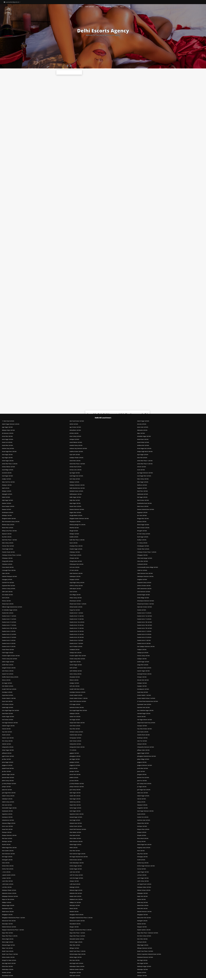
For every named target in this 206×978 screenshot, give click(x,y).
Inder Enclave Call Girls (75, 741)
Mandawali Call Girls (7, 908)
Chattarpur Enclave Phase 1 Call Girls (146, 552)
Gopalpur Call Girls (142, 686)
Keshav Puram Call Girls (76, 826)
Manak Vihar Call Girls (142, 905)
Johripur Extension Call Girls (77, 786)
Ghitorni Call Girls (74, 680)
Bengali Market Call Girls (76, 515)
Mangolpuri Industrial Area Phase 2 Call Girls (81, 917)
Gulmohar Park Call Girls (143, 707)
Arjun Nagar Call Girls (142, 454)
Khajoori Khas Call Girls (143, 829)
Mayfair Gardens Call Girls (144, 930)
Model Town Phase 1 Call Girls (77, 951)
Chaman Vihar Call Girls (8, 546)
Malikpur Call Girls (6, 902)
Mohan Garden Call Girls (8, 957)
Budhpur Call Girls (141, 540)
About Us (99, 6)
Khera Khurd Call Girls (142, 838)
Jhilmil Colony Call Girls (8, 780)
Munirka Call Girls (141, 972)
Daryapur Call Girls (74, 579)
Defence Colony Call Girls (76, 585)
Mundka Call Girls (6, 972)
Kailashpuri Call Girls (7, 799)
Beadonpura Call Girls (7, 512)
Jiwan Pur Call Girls (142, 780)
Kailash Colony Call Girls (8, 796)
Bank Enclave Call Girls (143, 500)
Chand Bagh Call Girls (7, 549)
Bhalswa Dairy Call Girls (8, 524)
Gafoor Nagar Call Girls (8, 661)
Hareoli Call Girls (141, 716)
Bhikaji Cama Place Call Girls (9, 530)
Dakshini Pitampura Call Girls (9, 576)
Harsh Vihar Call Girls (75, 725)
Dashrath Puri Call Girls (8, 582)
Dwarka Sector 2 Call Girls (8, 631)
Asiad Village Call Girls (7, 469)
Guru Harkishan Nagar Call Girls (145, 710)
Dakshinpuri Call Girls (75, 576)
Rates (122, 6)
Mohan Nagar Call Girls (76, 957)
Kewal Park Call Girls (7, 829)
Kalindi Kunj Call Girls (75, 802)
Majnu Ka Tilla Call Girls (8, 899)
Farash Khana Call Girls (8, 649)
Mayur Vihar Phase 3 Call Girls (77, 936)
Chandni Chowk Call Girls (8, 552)
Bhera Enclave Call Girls (143, 527)
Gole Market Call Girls (7, 686)
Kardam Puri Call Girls (142, 817)
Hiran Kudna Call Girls (142, 732)
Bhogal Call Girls (74, 530)
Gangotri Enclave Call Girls (9, 668)
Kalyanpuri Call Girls (142, 805)
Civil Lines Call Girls (74, 567)
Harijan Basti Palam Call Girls (77, 722)
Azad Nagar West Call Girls (144, 476)
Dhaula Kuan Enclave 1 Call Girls (78, 604)
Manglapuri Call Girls (7, 914)
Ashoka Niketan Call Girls (8, 466)
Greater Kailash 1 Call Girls (144, 695)
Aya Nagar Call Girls (75, 473)
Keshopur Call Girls (142, 826)
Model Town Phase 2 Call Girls (145, 951)
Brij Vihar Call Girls (6, 537)
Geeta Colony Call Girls (75, 674)
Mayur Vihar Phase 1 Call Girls (77, 933)
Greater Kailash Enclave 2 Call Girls (146, 698)
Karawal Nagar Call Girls (76, 817)
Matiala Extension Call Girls (9, 927)
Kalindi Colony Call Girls (8, 802)
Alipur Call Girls (141, 433)
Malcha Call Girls (141, 899)
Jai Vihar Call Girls (6, 759)
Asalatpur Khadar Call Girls (76, 457)
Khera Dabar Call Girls (75, 838)
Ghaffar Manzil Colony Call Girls (10, 677)
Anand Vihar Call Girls (7, 445)
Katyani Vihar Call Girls (143, 823)
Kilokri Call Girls (73, 847)
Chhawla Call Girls (74, 558)
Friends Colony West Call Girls (77, 658)
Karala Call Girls (141, 814)
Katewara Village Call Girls (8, 823)
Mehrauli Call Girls (141, 942)
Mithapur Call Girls (74, 948)
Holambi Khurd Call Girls (143, 735)
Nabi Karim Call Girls (75, 975)
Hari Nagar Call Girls (75, 719)
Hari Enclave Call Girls (7, 719)
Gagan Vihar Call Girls (75, 661)
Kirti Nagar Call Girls (7, 856)
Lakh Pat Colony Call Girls (76, 875)
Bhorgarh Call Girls (142, 530)
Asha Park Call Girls (142, 457)
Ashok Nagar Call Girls (8, 460)
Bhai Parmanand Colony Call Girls (10, 521)
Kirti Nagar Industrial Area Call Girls (79, 856)
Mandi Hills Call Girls (142, 908)
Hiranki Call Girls (6, 735)
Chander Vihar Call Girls (143, 549)
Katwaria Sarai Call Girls (76, 823)
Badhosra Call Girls (142, 485)
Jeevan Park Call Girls (75, 774)
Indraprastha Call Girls (7, 747)
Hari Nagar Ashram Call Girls (144, 719)
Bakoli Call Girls (6, 497)
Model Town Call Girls (7, 951)
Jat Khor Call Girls (6, 771)
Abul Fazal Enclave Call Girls (77, 421)
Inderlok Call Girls (6, 744)
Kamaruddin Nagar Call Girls (9, 808)
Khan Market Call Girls (75, 832)
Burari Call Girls (73, 543)
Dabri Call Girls (6, 573)
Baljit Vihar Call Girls (75, 500)
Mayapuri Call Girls (142, 927)
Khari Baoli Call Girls (75, 835)
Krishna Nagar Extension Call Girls (146, 866)
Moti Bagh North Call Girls (9, 963)
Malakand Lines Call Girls (76, 899)
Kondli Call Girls (141, 859)
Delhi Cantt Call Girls (7, 591)
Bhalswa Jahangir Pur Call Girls (77, 524)
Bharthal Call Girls (74, 527)
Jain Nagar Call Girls (75, 759)
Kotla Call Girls (5, 863)
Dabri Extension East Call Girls (145, 573)
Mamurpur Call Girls (75, 905)
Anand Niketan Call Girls (76, 442)
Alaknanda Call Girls (142, 430)
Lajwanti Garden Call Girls (8, 875)
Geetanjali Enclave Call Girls (144, 674)
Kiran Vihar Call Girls (75, 850)
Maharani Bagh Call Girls (76, 890)
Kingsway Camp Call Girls (143, 847)
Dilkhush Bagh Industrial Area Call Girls (12, 607)
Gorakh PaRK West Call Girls (77, 689)
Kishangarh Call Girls (7, 859)
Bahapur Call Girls (6, 491)
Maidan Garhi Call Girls (75, 896)
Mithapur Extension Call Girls (144, 948)
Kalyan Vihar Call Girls (75, 805)
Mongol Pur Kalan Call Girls (9, 960)
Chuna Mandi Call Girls (8, 567)
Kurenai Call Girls (141, 869)
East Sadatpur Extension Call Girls (146, 646)
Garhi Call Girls (73, 668)
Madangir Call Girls (74, 887)
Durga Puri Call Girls (75, 610)
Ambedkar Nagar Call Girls (144, 436)
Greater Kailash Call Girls (76, 695)
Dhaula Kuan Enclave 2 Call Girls (145, 604)
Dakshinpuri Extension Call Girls (145, 576)
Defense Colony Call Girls (8, 588)
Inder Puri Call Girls (142, 741)
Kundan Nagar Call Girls (76, 869)
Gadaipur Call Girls (142, 658)
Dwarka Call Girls (141, 610)
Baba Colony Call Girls (143, 479)
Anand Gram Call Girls (142, 439)
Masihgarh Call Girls (142, 920)
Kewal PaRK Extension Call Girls (78, 829)
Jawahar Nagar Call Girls (8, 774)
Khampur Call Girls (7, 832)
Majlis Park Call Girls (142, 896)
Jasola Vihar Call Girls (142, 768)
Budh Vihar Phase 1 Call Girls (9, 540)
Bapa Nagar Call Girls (75, 503)
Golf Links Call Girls (75, 686)
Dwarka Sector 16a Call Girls (77, 622)
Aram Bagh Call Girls (7, 454)
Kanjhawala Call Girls (7, 811)
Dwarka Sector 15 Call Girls (144, 619)
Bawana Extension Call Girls (77, 509)
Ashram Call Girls (141, 466)
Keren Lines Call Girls (7, 826)
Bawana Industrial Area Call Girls (145, 509)
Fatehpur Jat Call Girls (142, 652)
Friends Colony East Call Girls (9, 658)
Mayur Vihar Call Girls (7, 933)
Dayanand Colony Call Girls (144, 582)
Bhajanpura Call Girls (75, 521)
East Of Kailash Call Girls (76, 646)
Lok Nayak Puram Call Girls (144, 884)
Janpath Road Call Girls (8, 768)
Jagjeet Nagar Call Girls (143, 753)
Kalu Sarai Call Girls (7, 805)
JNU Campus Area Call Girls (144, 783)
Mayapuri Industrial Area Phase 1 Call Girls (13, 930)
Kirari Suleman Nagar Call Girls (77, 853)
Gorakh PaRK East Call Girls (9, 689)
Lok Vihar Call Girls (7, 887)
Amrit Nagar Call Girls (7, 439)
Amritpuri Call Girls (74, 439)
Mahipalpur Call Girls (142, 893)
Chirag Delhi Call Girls (7, 561)
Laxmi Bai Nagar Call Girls (76, 878)
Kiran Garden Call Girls (8, 850)
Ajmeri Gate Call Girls (142, 427)
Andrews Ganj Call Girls (8, 448)
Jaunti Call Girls (141, 771)
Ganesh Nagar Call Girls (76, 664)
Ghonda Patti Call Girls (143, 680)
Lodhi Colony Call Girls (143, 881)
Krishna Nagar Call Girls (76, 866)
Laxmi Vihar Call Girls (7, 881)
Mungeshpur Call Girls (75, 972)
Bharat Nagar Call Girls (143, 524)
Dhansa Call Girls (6, 601)
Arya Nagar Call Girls (7, 457)
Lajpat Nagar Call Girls (143, 872)
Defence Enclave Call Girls (144, 585)
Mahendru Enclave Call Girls (9, 893)
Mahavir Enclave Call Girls (143, 890)
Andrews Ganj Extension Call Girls (78, 448)
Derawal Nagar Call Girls (143, 594)
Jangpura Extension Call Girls (144, 765)
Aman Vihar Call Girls (7, 436)
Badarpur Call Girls (7, 485)
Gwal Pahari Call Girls (7, 713)
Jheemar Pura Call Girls (143, 777)
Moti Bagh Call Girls (142, 960)
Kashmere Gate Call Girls (143, 820)
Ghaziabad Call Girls (75, 677)
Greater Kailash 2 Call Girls (9, 698)
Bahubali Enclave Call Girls (76, 491)
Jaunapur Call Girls (74, 771)
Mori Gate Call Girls (75, 960)
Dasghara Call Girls (142, 579)
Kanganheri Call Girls (142, 808)
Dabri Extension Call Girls (76, 573)
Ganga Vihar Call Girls (142, 664)
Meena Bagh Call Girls (7, 939)
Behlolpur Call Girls (7, 515)
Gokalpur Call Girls (74, 683)
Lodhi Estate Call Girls (7, 884)
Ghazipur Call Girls (142, 677)
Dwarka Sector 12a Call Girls (144, 616)
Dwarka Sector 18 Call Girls (77, 625)
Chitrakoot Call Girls (7, 564)
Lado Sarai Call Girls (75, 872)
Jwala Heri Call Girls (7, 789)
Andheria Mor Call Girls (143, 445)
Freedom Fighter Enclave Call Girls (11, 655)
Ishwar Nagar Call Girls (8, 750)
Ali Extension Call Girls (7, 433)
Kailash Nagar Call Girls (143, 796)
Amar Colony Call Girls (75, 436)
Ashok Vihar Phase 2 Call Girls (9, 463)
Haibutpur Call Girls (74, 713)
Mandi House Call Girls (8, 911)
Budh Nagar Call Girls (142, 537)
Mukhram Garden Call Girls (76, 969)
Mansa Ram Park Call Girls (144, 917)
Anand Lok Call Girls (7, 442)
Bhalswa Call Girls (141, 521)
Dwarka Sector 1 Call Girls (76, 613)
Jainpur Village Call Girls (143, 759)
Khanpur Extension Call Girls (9, 835)
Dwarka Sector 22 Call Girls (9, 634)
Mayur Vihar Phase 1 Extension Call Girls (147, 933)
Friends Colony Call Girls (143, 655)
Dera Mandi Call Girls (7, 594)
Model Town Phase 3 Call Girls (10, 954)
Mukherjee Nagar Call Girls (144, 966)
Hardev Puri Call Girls (75, 716)
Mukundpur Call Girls (142, 969)
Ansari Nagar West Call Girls (9, 451)
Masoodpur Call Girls (7, 924)
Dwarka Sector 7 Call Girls (76, 643)
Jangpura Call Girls (142, 762)
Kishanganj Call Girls (142, 856)
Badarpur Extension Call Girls (77, 485)
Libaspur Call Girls (74, 881)
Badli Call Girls (5, 488)
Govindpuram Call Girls (143, 689)
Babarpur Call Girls (74, 482)
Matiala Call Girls (141, 924)
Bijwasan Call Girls (7, 534)
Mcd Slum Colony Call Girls (144, 936)
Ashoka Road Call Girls (75, 466)
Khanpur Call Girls (141, 832)
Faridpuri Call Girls (141, 649)
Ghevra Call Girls (6, 680)
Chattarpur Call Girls (75, 552)
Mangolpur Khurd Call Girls (76, 914)
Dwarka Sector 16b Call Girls (144, 622)
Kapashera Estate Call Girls (77, 814)
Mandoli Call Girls (74, 911)
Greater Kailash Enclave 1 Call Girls (79, 698)
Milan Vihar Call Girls (75, 945)
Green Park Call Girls (7, 701)
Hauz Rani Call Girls (7, 732)
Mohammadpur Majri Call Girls (77, 954)
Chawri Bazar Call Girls (75, 555)
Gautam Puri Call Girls (7, 674)
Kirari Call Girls (141, 850)
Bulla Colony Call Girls (7, 543)
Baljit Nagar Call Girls (7, 500)
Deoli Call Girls (73, 591)
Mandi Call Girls (74, 908)
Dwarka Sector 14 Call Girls (77, 619)
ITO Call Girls (73, 750)
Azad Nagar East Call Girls (76, 476)
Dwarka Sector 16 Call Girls (9, 622)
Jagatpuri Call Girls (74, 753)
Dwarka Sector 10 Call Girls (144, 613)
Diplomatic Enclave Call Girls (144, 607)
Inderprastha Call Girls (75, 744)
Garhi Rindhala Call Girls (76, 671)
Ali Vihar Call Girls (74, 433)
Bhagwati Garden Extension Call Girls (79, 518)
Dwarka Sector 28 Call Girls (77, 637)
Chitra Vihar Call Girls (142, 561)
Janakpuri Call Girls (74, 762)
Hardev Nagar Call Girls (8, 716)
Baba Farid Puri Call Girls (8, 482)
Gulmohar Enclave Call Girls (77, 707)
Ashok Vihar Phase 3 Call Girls (77, 463)
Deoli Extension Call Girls (143, 591)
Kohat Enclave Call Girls (76, 859)
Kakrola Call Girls (141, 799)
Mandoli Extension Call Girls (144, 911)
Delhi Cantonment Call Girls (144, 588)
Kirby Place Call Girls (142, 853)
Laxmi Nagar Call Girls (143, 878)
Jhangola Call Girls (141, 774)
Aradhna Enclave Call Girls (76, 451)
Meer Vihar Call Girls (142, 939)
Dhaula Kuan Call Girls (7, 604)
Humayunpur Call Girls (75, 738)
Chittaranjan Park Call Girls (76, 564)
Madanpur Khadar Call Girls (9, 890)
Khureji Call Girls (141, 841)
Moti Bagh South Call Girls (76, 963)
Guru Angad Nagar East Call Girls (10, 710)
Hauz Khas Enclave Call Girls (144, 729)
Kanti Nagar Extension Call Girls (145, 811)
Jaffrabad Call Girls (6, 753)
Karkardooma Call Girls (8, 820)
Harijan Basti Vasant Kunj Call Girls (146, 722)
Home (81, 6)
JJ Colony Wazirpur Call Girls (77, 783)
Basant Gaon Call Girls (75, 506)
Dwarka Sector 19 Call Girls (77, 628)
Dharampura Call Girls (75, 601)
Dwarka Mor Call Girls (7, 613)
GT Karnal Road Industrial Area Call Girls (147, 701)
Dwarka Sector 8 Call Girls (144, 643)
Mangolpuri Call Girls (142, 914)
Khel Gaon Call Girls (7, 838)
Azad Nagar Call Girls (7, 476)
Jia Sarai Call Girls (74, 780)
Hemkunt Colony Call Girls (76, 732)
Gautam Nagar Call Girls (143, 671)
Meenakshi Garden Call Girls (77, 939)
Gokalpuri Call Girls (142, 683)
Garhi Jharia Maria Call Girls (144, 668)
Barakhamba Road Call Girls (144, 503)
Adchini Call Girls (74, 424)
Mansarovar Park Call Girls (9, 920)
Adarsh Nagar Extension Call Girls (10, 424)
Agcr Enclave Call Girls (75, 427)
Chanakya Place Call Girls (76, 546)
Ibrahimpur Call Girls (142, 738)
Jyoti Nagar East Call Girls (143, 789)
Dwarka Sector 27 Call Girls (9, 637)
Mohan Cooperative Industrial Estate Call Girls (149, 954)
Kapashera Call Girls (7, 814)
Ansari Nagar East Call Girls (144, 448)
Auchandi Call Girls (7, 473)
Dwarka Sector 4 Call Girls (76, 640)
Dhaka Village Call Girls (143, 597)
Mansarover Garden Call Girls (77, 920)
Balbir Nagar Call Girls (75, 497)
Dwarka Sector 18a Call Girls (144, 625)
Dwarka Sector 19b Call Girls (144, 628)
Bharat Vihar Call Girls (7, 527)
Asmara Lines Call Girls (75, 469)
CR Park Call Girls (74, 570)
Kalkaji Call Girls (141, 802)
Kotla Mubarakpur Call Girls (77, 863)
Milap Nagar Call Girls (142, 945)
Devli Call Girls (5, 597)
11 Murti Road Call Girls (8, 421)
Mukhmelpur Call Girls (7, 969)
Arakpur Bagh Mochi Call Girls (145, 451)
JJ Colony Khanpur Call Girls (9, 783)
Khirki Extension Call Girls (76, 841)
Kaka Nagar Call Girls (75, 799)
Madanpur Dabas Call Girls (144, 887)
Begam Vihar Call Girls (75, 512)
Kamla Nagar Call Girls (75, 808)
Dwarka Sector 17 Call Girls (9, 625)
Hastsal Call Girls (6, 729)
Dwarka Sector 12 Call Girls (77, 616)
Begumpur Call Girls (142, 512)
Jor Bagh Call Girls (141, 786)
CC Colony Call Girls (142, 543)
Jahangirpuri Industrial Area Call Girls (146, 756)
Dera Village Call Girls (75, 594)
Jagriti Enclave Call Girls (8, 756)
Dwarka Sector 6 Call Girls (8, 643)
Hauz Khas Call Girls (75, 729)
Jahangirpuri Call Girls (75, 756)
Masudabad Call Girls (75, 924)
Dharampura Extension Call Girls (145, 601)
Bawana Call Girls (6, 509)
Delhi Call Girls (89, 6)
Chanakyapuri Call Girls (143, 546)
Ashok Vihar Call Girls (75, 460)
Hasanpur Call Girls (142, 725)
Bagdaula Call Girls (142, 488)
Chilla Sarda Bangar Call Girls (144, 558)
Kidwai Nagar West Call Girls (9, 847)
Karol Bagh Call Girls (75, 820)
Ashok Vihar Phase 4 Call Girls (145, 463)
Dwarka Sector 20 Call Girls (77, 631)
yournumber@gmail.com (12, 2)
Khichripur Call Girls (7, 841)
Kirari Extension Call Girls (8, 853)
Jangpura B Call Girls (75, 765)
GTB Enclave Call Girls (7, 704)
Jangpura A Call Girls (7, 765)
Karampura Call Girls (7, 817)
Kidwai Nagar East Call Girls (144, 844)
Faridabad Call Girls (75, 649)
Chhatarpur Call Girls (7, 558)
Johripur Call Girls (6, 786)
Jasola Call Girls (73, 768)
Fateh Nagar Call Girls (7, 652)
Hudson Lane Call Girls (8, 738)
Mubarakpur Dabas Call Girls (77, 966)
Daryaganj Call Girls (7, 579)
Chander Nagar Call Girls (76, 549)
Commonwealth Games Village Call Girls (147, 567)
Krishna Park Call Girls (7, 869)
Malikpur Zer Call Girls (75, 902)
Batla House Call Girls (142, 506)
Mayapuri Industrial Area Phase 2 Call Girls (80, 930)
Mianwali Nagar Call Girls (8, 945)
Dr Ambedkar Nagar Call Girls (9, 610)
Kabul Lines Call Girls (142, 792)
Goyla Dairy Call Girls (142, 692)
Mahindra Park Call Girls (76, 893)
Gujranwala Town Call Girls (144, 704)
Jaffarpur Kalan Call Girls (143, 750)
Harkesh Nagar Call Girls (8, 725)
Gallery (116, 6)
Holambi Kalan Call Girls (76, 735)
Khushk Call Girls (6, 844)
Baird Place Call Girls (142, 491)
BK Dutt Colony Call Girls (143, 534)
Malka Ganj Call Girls (142, 902)
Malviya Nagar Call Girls (8, 905)
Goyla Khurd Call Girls (7, 695)
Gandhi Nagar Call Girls (143, 661)
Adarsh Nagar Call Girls (143, 421)
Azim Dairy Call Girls (75, 479)
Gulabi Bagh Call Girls (7, 707)
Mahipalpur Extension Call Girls (10, 896)
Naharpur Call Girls (142, 975)
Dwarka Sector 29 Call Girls (144, 637)
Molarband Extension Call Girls (145, 957)
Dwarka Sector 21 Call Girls (144, 631)
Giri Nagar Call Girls (7, 683)
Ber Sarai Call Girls (142, 515)
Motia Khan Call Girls (7, 966)
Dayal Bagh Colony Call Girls (77, 582)
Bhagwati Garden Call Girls (9, 518)
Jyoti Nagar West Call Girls (9, 792)
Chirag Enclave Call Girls (76, 561)
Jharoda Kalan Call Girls (8, 777)
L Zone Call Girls (6, 872)
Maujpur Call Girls (74, 927)
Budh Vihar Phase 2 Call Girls (77, 540)
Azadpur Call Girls (6, 479)
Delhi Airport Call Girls (75, 588)
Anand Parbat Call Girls (143, 442)
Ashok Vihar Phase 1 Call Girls (145, 460)
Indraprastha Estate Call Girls (77, 747)
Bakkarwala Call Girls (142, 494)
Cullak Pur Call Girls (142, 570)
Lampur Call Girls (6, 878)
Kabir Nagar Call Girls (75, 792)
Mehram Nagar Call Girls (76, 942)
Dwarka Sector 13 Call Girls (9, 619)
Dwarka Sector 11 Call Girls (9, 616)
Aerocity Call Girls (141, 424)
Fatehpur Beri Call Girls (75, 652)
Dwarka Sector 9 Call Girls (8, 646)
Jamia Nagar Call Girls (7, 762)
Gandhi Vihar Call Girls (7, 664)
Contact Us (107, 6)
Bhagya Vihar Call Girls (143, 518)
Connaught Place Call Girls (9, 570)
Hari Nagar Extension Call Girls (10, 722)
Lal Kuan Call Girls (141, 875)
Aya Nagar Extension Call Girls (145, 473)
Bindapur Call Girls (74, 534)
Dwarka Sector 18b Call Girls (9, 628)
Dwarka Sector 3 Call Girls (8, 640)
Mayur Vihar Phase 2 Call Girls (9, 936)
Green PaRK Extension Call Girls (78, 701)
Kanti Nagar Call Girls (75, 811)
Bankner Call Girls (6, 503)
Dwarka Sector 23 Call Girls (77, 634)
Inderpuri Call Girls (142, 744)
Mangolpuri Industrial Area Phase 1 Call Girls (13, 917)
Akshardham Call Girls (75, 430)
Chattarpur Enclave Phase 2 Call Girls (11, 555)
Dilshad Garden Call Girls (76, 607)
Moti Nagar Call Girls (142, 963)
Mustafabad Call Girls (7, 975)
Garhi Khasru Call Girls (7, 671)
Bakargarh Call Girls (7, 494)
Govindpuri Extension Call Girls (77, 692)
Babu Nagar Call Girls (142, 482)
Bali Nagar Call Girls (142, 497)
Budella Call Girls (74, 537)
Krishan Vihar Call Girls (8, 866)
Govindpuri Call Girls (7, 692)
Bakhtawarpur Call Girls (76, 494)
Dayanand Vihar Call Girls (8, 585)
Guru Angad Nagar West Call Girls (78, 710)
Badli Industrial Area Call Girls (77, 488)
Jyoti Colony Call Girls (75, 789)
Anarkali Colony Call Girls (76, 445)
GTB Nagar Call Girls (75, 704)
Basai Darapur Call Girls (8, 506)
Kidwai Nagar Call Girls (75, 844)
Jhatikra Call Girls (74, 777)
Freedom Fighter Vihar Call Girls (78, 655)
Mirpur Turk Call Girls (7, 948)
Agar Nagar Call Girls (7, 427)
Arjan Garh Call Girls (75, 454)
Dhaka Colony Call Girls (76, 597)
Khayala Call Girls (141, 835)
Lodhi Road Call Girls (75, 884)
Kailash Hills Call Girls (75, 796)
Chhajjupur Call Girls (142, 555)
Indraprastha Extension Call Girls (145, 747)
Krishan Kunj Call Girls (142, 863)
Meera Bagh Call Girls (7, 942)
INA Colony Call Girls (7, 741)
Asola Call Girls (141, 469)
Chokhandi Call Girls (142, 564)
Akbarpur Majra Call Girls (8, 430)
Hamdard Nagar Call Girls (143, 713)
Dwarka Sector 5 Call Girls (144, 640)
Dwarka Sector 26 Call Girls (144, 634)
